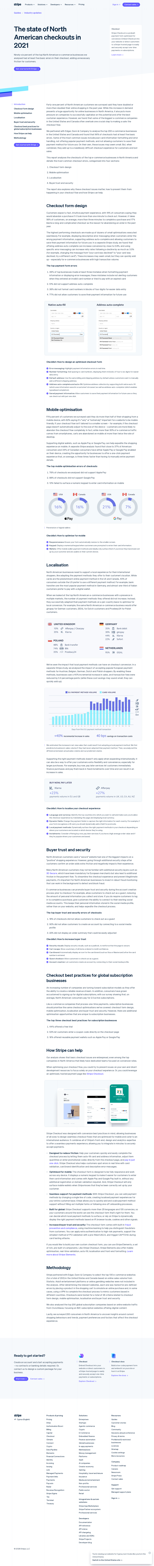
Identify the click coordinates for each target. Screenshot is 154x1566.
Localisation (19, 117)
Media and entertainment (89, 1480)
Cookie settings (118, 1452)
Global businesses (86, 1443)
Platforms (83, 1456)
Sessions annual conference (123, 1433)
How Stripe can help (23, 133)
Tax (48, 1497)
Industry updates (33, 12)
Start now (20, 1379)
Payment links (52, 1476)
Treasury (50, 1503)
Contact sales (130, 4)
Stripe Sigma (51, 1493)
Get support (116, 1488)
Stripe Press (116, 1475)
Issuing (49, 1466)
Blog (113, 1426)
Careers (114, 1469)
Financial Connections (55, 1456)
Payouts (49, 1483)
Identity (49, 1460)
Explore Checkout (86, 1381)
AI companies (84, 1463)
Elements (50, 1453)
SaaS (81, 1460)
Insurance (83, 1476)
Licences (115, 1446)
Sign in (115, 4)
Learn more (117, 54)
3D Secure (51, 873)
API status (83, 1529)
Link (48, 1470)
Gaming (82, 1470)
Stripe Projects (85, 1539)
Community (116, 1429)
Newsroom (116, 1472)
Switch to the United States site (106, 1560)
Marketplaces (84, 1449)
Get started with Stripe (26, 69)
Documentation (85, 1522)
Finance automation (87, 1439)
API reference (84, 1525)
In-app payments (86, 1446)
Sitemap (114, 1449)
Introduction (19, 104)
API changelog (85, 1532)
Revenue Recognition (55, 1490)
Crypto (49, 1446)
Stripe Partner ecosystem (90, 1509)
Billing (48, 1429)
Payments (50, 1480)
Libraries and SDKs (86, 1536)
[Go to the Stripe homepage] (16, 1415)
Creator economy (86, 1466)
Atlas (48, 1423)
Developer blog (85, 1542)
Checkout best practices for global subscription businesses (28, 127)
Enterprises (84, 1419)
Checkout (50, 1436)
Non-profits (84, 1483)
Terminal (50, 1500)
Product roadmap (118, 1465)
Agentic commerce (87, 1426)
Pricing (81, 4)
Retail (81, 1493)
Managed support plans (121, 1492)
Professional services (88, 1486)
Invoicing (50, 1463)
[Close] (149, 1553)
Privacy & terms (118, 1436)
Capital (49, 1433)
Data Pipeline (51, 1449)
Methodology (20, 138)
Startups (82, 1423)
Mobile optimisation (23, 113)
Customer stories (118, 1423)
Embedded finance (87, 1436)
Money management (87, 1453)
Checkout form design (24, 108)
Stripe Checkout (95, 1073)
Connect (50, 1443)
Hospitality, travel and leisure (91, 1473)
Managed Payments (54, 1473)
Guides (17, 12)
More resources (118, 1456)
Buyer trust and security (24, 122)
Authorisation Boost (54, 1426)
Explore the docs (118, 1375)
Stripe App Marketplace (89, 1506)
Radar (48, 1486)
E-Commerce (84, 1433)
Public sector (84, 1490)
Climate (49, 1439)
